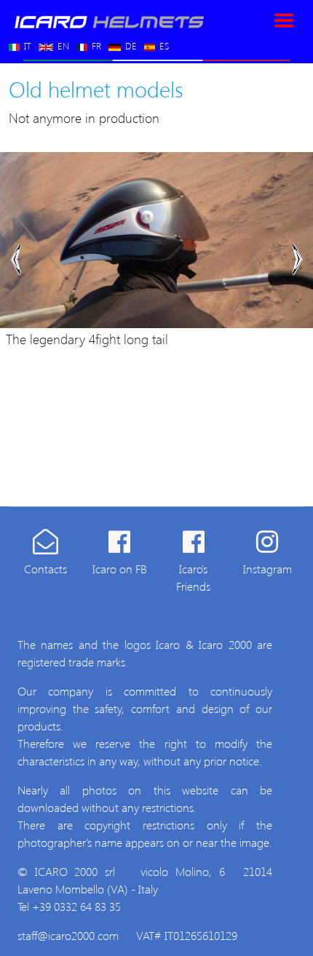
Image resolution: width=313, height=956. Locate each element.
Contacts (45, 568)
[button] (15, 259)
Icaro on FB (119, 568)
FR (95, 42)
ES (162, 42)
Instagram (267, 568)
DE (129, 42)
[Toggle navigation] (284, 20)
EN (62, 42)
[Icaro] (107, 20)
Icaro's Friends (193, 577)
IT (26, 42)
